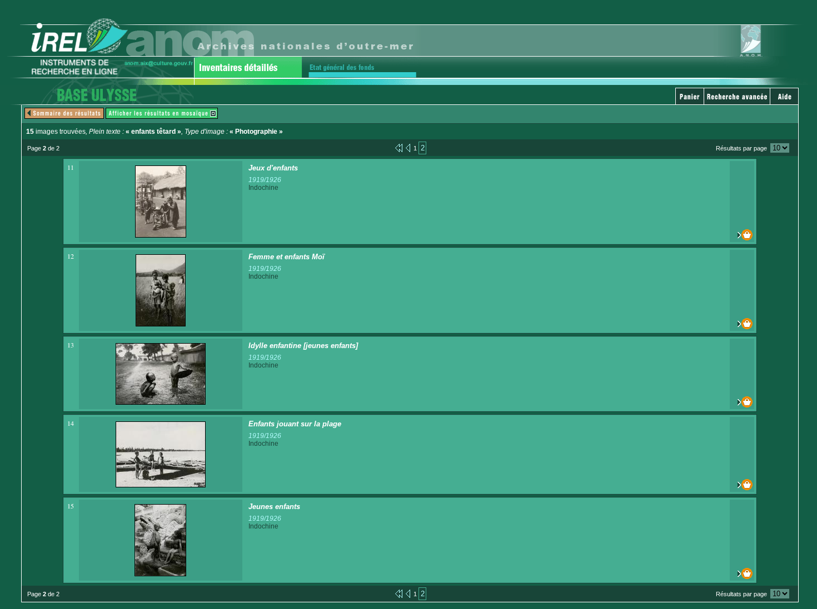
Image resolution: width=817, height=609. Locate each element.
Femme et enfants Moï (286, 257)
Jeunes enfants (274, 506)
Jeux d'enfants (273, 168)
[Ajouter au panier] (742, 234)
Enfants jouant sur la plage (294, 424)
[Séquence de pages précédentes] (398, 147)
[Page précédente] (408, 147)
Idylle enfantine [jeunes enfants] (303, 345)
